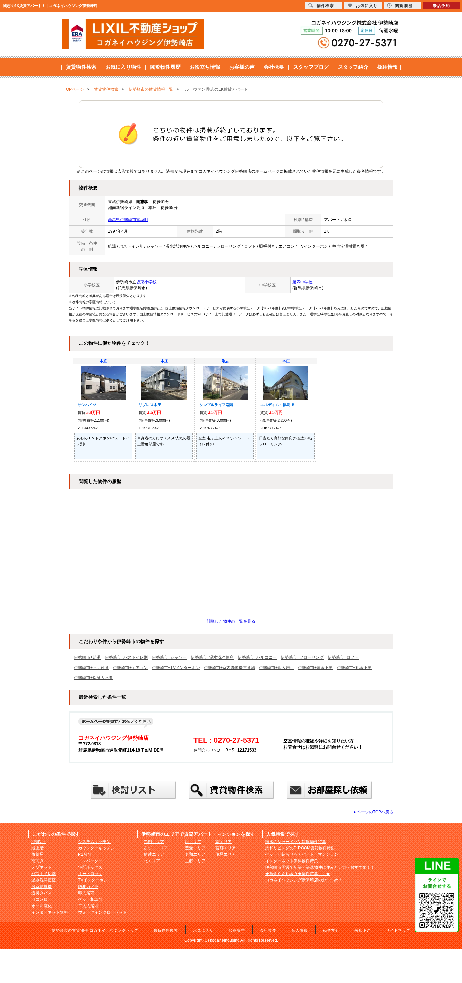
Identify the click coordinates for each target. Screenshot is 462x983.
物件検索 (325, 5)
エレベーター (90, 860)
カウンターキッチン (96, 848)
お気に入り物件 (123, 67)
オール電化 (41, 905)
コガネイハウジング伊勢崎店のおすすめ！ (303, 880)
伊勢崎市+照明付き (91, 667)
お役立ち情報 (205, 67)
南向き (37, 860)
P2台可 (84, 854)
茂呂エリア (225, 854)
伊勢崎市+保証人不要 (93, 677)
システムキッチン (94, 841)
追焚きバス (41, 893)
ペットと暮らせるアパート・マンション (301, 854)
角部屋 (37, 854)
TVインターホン (93, 880)
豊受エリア (195, 848)
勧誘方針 (331, 930)
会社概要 (274, 67)
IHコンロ (39, 899)
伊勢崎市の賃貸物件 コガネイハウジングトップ (95, 930)
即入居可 (86, 893)
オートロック (90, 873)
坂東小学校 (146, 282)
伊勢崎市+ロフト (343, 657)
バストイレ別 (43, 873)
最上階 (37, 848)
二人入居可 (88, 905)
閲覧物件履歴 (165, 67)
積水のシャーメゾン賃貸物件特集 (295, 841)
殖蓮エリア (154, 854)
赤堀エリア (154, 841)
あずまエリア (156, 848)
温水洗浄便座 (43, 880)
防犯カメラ (88, 886)
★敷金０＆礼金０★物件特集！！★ (297, 873)
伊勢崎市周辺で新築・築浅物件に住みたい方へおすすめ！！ (320, 867)
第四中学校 (302, 282)
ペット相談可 (90, 899)
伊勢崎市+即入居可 (276, 667)
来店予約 (362, 930)
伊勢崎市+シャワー (169, 657)
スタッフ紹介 (353, 67)
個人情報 (300, 930)
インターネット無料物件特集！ (293, 860)
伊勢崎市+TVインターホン (176, 667)
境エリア (193, 841)
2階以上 (38, 841)
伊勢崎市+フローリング (302, 657)
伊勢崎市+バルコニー (257, 657)
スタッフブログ (311, 67)
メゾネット (41, 867)
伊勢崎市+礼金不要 (354, 667)
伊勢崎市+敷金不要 (315, 667)
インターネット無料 (49, 912)
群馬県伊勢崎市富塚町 (128, 219)
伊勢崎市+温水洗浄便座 (212, 657)
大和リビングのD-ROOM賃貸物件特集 (300, 848)
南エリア (223, 841)
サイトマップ (398, 930)
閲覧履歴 (237, 930)
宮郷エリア (225, 848)
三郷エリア (195, 860)
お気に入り (203, 930)
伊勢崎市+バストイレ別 (126, 657)
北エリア (152, 860)
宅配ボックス (90, 867)
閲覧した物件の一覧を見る (231, 621)
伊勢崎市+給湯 (87, 657)
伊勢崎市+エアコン (130, 667)
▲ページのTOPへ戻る (373, 812)
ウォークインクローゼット (102, 912)
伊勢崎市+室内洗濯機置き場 (229, 667)
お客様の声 (242, 67)
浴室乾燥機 (41, 886)
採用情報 (387, 67)
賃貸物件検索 (81, 67)
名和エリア (195, 854)
